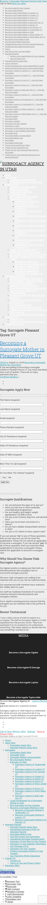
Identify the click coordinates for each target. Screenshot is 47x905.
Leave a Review (11, 63)
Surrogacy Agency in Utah (11, 736)
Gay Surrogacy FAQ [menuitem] (19, 846)
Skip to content (7, 870)
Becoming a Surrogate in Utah (17, 39)
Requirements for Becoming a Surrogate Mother (24, 68)
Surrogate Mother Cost (14, 138)
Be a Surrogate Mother (14, 11)
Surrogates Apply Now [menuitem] (20, 745)
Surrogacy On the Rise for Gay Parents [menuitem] (28, 841)
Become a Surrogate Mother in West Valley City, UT (25, 37)
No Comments (14, 365)
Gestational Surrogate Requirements (19, 47)
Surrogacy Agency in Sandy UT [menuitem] (29, 779)
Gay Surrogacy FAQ (17, 59)
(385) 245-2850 (18, 3)
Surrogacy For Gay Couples (16, 124)
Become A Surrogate (10, 1)
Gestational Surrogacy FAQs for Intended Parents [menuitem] (25, 830)
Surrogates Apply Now (14, 143)
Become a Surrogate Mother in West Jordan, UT (24, 35)
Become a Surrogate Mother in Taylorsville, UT (23, 30)
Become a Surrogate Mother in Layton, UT (21, 13)
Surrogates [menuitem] (10, 750)
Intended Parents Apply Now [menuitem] (23, 747)
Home (7, 49)
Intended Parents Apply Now (16, 61)
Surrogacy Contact (12, 121)
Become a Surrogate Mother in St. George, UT (23, 27)
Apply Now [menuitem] (10, 743)
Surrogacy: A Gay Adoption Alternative (20, 131)
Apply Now (11, 177)
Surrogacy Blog (11, 119)
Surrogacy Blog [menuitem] (12, 865)
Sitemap (31, 731)
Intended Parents (12, 54)
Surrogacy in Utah (12, 126)
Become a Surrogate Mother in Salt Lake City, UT (24, 23)
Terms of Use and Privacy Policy (17, 145)
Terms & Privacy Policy (10, 493)
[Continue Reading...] (9, 377)
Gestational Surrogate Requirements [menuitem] (27, 839)
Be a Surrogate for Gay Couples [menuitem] (25, 805)
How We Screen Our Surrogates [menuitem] (25, 836)
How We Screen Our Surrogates (17, 51)
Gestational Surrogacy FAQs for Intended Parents (24, 44)
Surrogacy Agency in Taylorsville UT (27, 203)
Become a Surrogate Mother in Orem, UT (21, 18)
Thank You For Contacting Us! (16, 148)
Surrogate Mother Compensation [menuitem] (25, 757)
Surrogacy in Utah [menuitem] (18, 762)
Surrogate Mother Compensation (18, 136)
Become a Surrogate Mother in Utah (19, 32)
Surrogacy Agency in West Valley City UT (30, 241)
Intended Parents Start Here (33, 1)
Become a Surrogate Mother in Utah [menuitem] (27, 808)
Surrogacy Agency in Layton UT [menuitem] (30, 769)
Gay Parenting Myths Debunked (17, 42)
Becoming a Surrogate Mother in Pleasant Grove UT (22, 349)
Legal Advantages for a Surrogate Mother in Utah (24, 66)
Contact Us (11, 317)
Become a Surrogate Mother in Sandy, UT (21, 25)
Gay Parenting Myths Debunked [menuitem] (25, 856)
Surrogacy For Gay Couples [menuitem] (23, 849)
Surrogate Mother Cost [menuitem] (20, 834)
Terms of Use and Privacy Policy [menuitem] (25, 863)
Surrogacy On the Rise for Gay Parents (20, 128)
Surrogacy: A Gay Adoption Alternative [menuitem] (28, 844)
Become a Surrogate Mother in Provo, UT (21, 20)
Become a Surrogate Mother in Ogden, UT (22, 15)
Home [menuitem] (8, 740)
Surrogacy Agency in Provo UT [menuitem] (29, 788)
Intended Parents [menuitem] (13, 824)
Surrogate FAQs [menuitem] (17, 755)
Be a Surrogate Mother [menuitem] (20, 760)
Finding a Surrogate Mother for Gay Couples (27, 56)
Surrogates (9, 140)
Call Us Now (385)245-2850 (13, 731)
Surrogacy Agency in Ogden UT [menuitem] (30, 776)
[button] (7, 872)
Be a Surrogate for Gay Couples (17, 8)
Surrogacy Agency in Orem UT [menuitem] (29, 781)
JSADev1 (4, 362)
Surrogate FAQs (11, 133)
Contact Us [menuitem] (10, 858)
